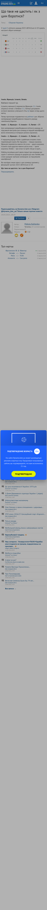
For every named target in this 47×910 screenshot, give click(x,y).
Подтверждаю (23, 473)
